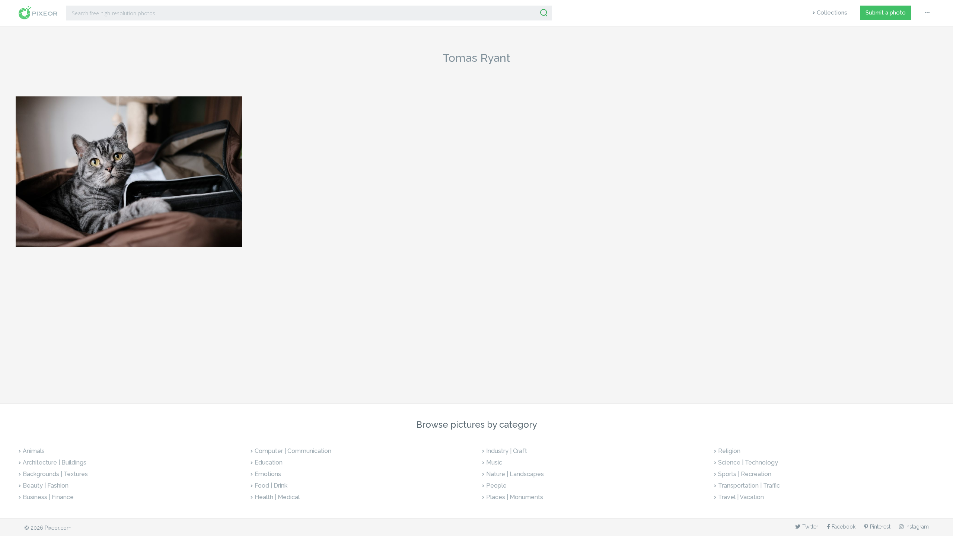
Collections (832, 12)
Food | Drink (271, 485)
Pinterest (880, 527)
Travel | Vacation (741, 497)
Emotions (268, 474)
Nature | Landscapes (515, 474)
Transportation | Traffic (749, 485)
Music (494, 462)
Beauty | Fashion (45, 485)
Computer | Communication (293, 450)
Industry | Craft (506, 450)
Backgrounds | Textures (55, 474)
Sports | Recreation (744, 474)
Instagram (917, 527)
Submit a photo (886, 12)
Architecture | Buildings (54, 462)
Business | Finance (48, 497)
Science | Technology (748, 462)
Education (269, 462)
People (496, 485)
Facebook (843, 527)
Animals (34, 450)
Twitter (810, 527)
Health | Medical (277, 497)
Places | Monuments (514, 497)
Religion (729, 450)
